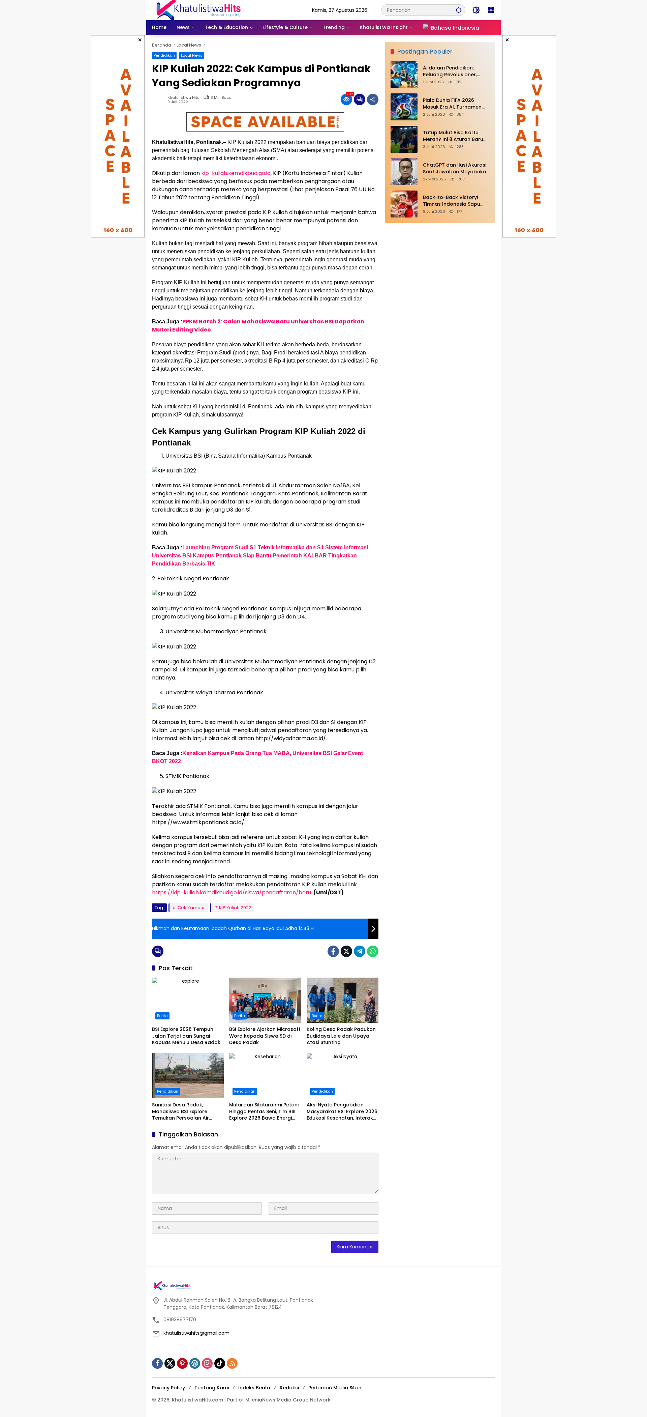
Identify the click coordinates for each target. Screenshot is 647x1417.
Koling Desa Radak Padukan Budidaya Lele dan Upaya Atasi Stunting (341, 1036)
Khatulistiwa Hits (183, 97)
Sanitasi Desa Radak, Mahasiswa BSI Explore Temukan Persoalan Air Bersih (180, 1112)
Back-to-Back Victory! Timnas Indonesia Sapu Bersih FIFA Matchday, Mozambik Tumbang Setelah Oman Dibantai (451, 201)
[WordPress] (194, 1363)
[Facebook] (333, 951)
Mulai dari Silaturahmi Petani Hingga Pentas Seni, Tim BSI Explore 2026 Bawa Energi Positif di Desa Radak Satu (264, 1112)
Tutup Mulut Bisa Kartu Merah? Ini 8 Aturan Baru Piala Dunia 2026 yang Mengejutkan (453, 136)
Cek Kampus (192, 907)
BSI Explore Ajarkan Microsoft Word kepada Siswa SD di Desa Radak (265, 1036)
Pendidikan (164, 55)
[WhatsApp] (372, 951)
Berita (162, 1015)
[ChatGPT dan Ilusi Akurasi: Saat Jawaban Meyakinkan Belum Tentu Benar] (404, 171)
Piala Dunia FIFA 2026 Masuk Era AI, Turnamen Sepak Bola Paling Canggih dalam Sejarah (456, 104)
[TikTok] (219, 1363)
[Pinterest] (182, 1363)
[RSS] (232, 1363)
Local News (192, 55)
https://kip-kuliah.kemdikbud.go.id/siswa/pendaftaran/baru (231, 892)
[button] (458, 10)
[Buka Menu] (491, 10)
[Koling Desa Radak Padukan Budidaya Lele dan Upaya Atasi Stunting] (342, 1000)
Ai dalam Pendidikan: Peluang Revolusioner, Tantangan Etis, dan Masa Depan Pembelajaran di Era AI (456, 71)
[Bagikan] (372, 99)
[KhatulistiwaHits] (198, 9)
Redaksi (289, 1387)
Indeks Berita (254, 1387)
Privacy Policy (168, 1387)
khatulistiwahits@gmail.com (196, 1333)
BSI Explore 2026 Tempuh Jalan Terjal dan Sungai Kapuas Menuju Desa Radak (186, 1036)
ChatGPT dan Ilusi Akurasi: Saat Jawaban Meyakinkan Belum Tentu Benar (456, 168)
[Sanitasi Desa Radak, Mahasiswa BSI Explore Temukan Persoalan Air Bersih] (188, 1075)
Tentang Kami (211, 1387)
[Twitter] (346, 951)
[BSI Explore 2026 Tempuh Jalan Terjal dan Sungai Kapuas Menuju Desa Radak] (188, 1000)
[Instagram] (207, 1363)
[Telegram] (359, 951)
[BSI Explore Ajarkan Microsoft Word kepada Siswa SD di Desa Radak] (265, 1000)
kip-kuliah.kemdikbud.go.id (236, 173)
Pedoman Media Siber (335, 1387)
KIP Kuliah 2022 (235, 907)
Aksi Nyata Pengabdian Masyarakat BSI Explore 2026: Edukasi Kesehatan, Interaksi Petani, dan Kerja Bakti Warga (342, 1112)
